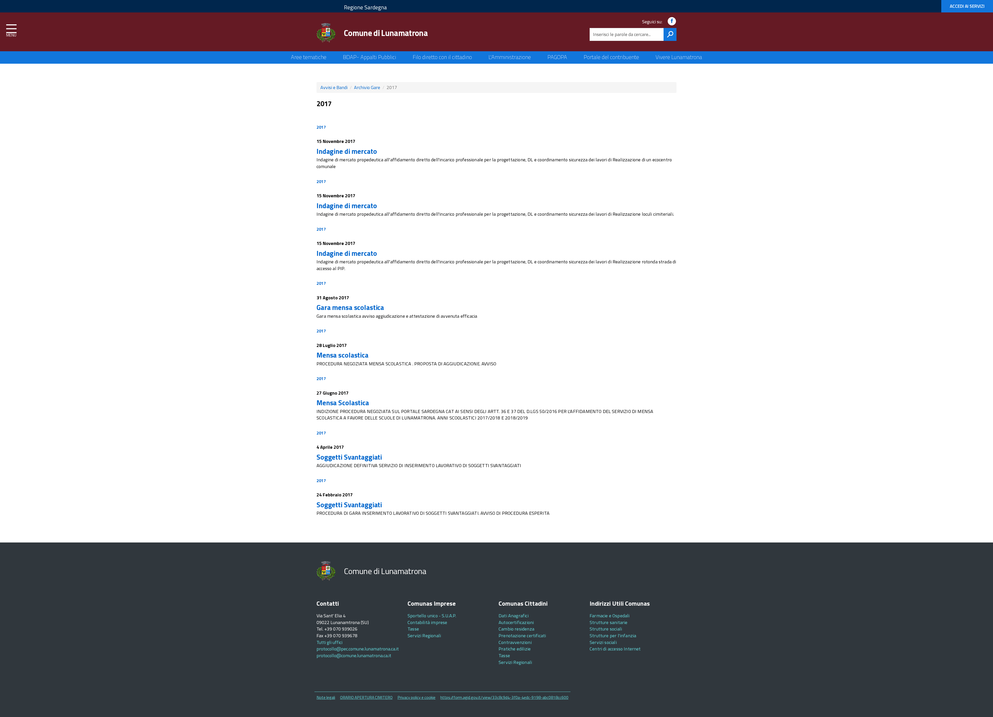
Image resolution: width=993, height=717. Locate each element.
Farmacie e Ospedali (609, 615)
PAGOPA (557, 57)
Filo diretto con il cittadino (442, 57)
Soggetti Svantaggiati (349, 457)
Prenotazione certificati (522, 635)
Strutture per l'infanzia (613, 635)
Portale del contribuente (611, 57)
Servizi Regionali (424, 635)
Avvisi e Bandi (334, 87)
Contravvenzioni (515, 642)
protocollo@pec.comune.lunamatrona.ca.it (358, 648)
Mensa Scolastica (343, 402)
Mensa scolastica (342, 355)
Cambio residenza (516, 628)
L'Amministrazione (509, 57)
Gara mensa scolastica (350, 307)
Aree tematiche (308, 57)
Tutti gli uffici (329, 642)
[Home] (326, 33)
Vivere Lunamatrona (679, 57)
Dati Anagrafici (514, 615)
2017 (321, 127)
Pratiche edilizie (515, 648)
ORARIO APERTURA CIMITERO (366, 697)
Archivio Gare (367, 87)
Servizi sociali (603, 642)
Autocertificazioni (516, 622)
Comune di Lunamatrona (386, 33)
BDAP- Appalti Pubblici (369, 57)
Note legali (326, 697)
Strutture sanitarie (608, 622)
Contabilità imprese (427, 622)
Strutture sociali (606, 628)
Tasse (413, 628)
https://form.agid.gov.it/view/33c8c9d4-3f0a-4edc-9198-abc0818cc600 (504, 697)
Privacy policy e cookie (416, 697)
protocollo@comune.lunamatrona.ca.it (354, 655)
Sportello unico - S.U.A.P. (432, 615)
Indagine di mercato (347, 151)
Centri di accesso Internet (615, 648)
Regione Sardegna (365, 7)
